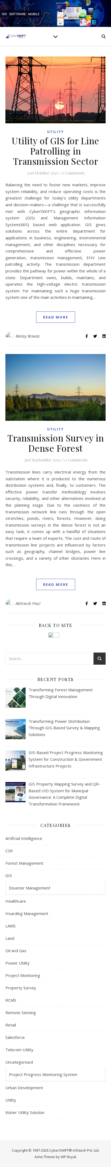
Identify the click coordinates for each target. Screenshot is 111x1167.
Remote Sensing (20, 1012)
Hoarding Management (26, 913)
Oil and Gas (15, 950)
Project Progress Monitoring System (43, 1074)
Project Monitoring (22, 975)
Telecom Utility (19, 1049)
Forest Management (24, 863)
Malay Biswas (28, 336)
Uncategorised (19, 1062)
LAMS (10, 925)
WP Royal (68, 1156)
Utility (55, 131)
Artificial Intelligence (23, 838)
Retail (10, 1025)
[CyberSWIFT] (16, 36)
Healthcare (15, 901)
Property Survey (20, 987)
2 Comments (73, 173)
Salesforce (15, 1037)
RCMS (10, 1000)
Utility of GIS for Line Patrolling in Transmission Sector (55, 151)
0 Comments (75, 459)
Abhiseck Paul (28, 603)
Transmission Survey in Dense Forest (55, 443)
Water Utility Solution (24, 1112)
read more (55, 317)
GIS (8, 875)
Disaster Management (29, 888)
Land (9, 938)
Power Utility (17, 963)
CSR (9, 850)
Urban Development (24, 1087)
